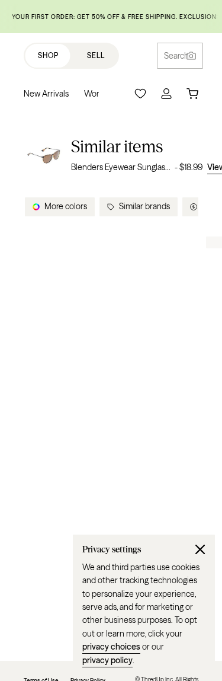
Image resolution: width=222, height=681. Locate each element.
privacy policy (107, 660)
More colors (65, 206)
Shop (48, 55)
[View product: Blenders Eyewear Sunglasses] (44, 155)
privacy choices (111, 646)
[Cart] (192, 94)
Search (176, 55)
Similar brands (144, 206)
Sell (96, 55)
